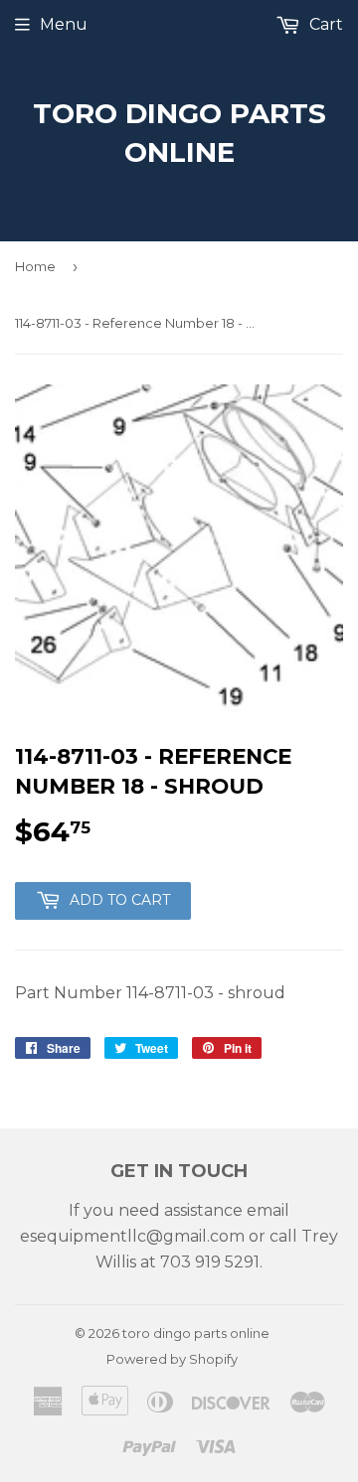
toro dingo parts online (179, 132)
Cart (324, 24)
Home (35, 266)
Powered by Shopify (172, 1359)
